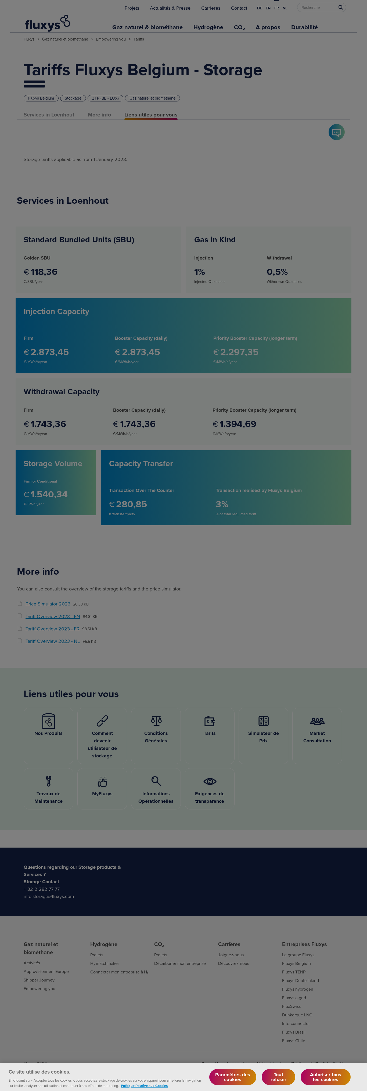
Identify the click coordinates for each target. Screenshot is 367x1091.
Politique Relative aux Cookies (144, 1085)
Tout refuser (278, 1077)
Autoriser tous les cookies (325, 1077)
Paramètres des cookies (232, 1077)
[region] (183, 1077)
